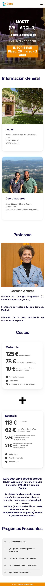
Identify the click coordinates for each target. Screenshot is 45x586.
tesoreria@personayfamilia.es (19, 506)
